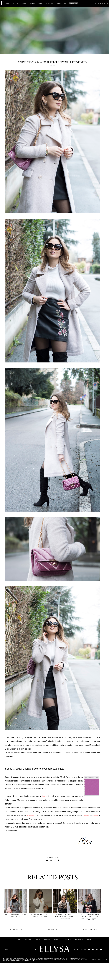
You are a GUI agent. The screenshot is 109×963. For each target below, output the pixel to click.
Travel (89, 939)
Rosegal (30, 815)
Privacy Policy (61, 3)
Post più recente (15, 929)
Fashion (32, 3)
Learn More (96, 959)
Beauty (40, 3)
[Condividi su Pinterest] (58, 860)
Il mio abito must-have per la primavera (40, 915)
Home (8, 3)
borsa (44, 796)
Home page (52, 929)
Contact (16, 3)
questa (86, 815)
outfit (55, 863)
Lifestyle (49, 3)
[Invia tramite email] (47, 860)
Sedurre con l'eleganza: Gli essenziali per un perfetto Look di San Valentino (90, 917)
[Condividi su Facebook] (55, 860)
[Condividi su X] (51, 860)
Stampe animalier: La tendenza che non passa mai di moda (65, 916)
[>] (35, 949)
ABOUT (24, 3)
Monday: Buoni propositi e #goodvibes (15, 915)
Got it (105, 959)
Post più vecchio (90, 929)
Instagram (79, 939)
